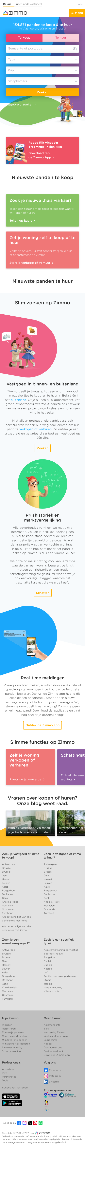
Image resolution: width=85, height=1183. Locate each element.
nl (79, 4)
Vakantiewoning (53, 987)
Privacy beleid (51, 1136)
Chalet (47, 961)
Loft (46, 972)
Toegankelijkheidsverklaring (42, 1142)
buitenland (18, 400)
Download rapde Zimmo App (40, 155)
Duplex (48, 964)
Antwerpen (8, 864)
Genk (5, 897)
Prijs (11, 70)
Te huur (60, 37)
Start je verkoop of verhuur (30, 263)
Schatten (42, 593)
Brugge (6, 867)
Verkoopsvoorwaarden (25, 1139)
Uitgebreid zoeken (19, 104)
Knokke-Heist (10, 901)
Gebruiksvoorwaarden (14, 1136)
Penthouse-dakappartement (60, 976)
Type (11, 59)
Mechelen (7, 905)
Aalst (5, 886)
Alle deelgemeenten (14, 1142)
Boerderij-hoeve (53, 953)
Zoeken (42, 92)
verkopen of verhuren (35, 429)
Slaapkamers (17, 81)
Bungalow (49, 957)
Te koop (24, 37)
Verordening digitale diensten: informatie (60, 1139)
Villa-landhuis (51, 991)
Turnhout (7, 913)
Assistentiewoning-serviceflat (61, 949)
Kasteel (48, 968)
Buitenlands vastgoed (28, 4)
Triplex (48, 983)
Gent (5, 875)
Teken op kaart (21, 220)
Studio (47, 979)
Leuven (6, 882)
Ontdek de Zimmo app (43, 725)
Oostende (7, 909)
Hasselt (6, 879)
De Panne (7, 894)
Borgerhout (9, 890)
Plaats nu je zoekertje (25, 779)
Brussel (6, 871)
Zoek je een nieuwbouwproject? (16, 941)
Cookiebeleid (34, 1136)
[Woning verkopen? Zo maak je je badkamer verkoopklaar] (30, 822)
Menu (79, 13)
